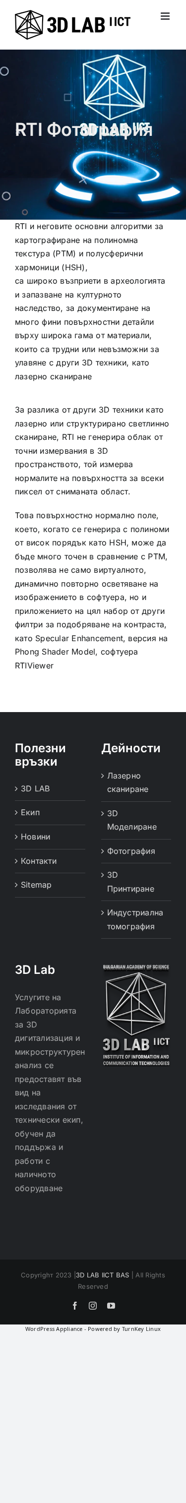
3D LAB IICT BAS (102, 1275)
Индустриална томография (135, 919)
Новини (35, 837)
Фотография (131, 851)
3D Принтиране (130, 882)
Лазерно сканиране (128, 782)
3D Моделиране (132, 820)
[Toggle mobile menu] (166, 16)
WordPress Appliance (54, 1328)
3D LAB (35, 788)
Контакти (39, 861)
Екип (30, 812)
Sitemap (36, 885)
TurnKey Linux (141, 1328)
